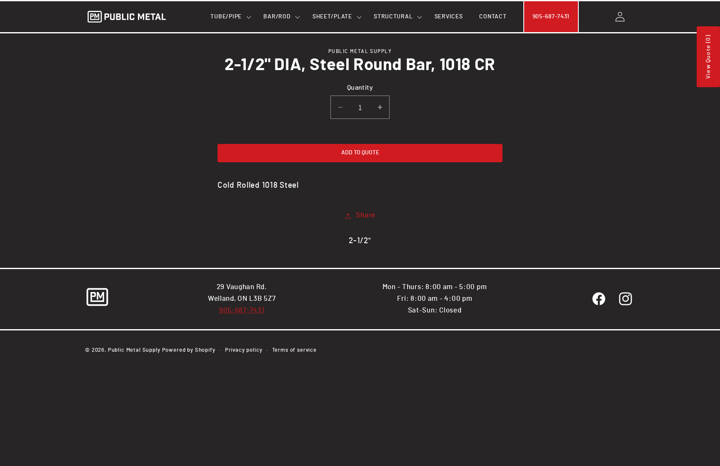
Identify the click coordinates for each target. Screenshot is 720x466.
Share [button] (365, 215)
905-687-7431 (242, 310)
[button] (228, 16)
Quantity (360, 88)
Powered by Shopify (188, 350)
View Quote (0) (708, 57)
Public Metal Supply (134, 350)
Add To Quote (360, 153)
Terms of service (294, 350)
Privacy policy (243, 350)
